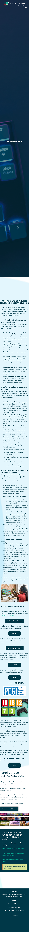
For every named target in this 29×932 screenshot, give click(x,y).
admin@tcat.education (17, 904)
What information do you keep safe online (13, 849)
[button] (14, 621)
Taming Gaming (6, 803)
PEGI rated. (20, 803)
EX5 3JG (21, 897)
